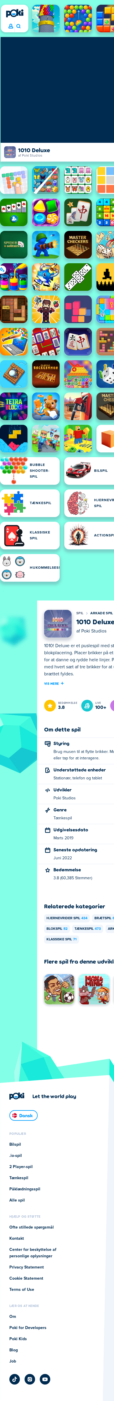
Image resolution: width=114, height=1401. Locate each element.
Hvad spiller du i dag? (18, 26)
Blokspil (57, 929)
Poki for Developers (27, 1328)
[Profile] (10, 26)
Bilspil (15, 1144)
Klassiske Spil (61, 939)
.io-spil (15, 1156)
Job (12, 1361)
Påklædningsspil (24, 1189)
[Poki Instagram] (30, 1379)
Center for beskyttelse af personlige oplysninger (32, 1253)
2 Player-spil (21, 1167)
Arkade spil (101, 613)
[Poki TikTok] (14, 1379)
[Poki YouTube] (45, 1379)
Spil (79, 613)
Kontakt (16, 1238)
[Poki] (14, 13)
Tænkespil (88, 929)
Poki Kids (18, 1339)
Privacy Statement (26, 1267)
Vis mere (51, 683)
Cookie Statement (26, 1278)
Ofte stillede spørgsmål (31, 1227)
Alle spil (17, 1200)
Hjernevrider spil (66, 918)
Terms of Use (21, 1290)
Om (12, 1317)
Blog (13, 1350)
